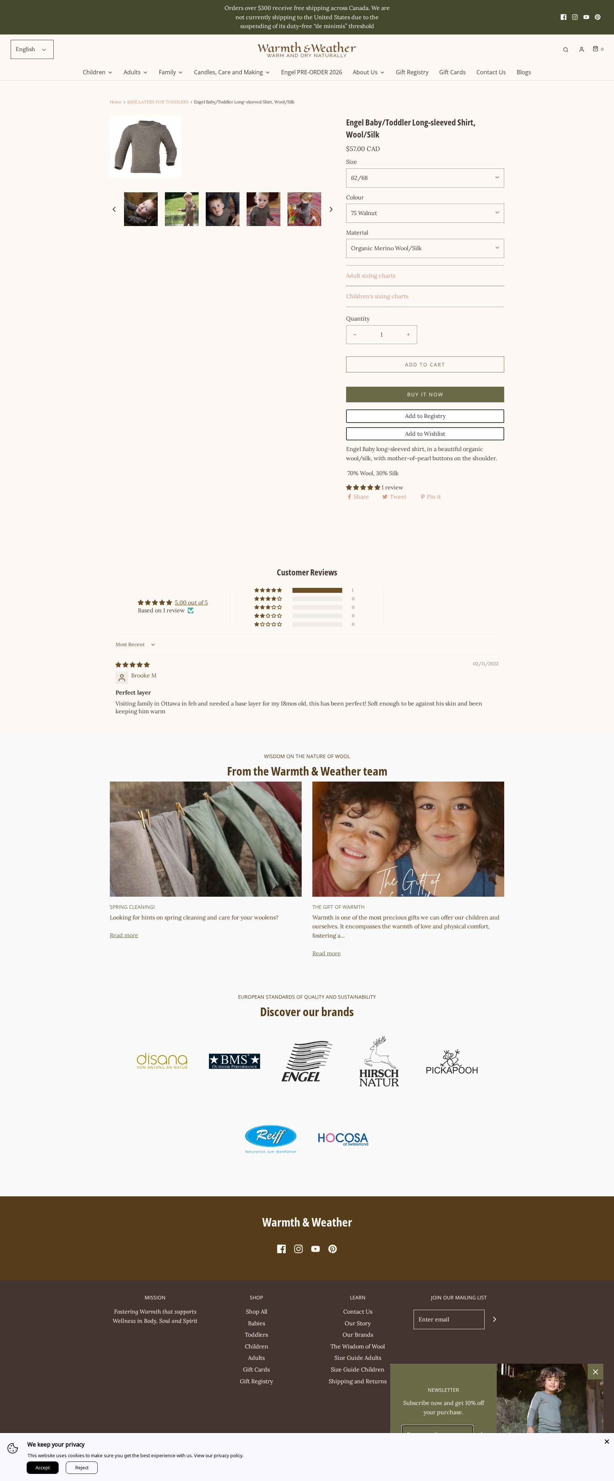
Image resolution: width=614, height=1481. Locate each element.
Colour (355, 197)
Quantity (358, 318)
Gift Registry (412, 72)
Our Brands (358, 1334)
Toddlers (256, 1334)
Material (357, 232)
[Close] (606, 1440)
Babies (256, 1323)
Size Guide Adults (357, 1357)
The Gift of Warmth (338, 906)
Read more (124, 935)
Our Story (358, 1323)
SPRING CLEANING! (132, 906)
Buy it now (425, 394)
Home (116, 101)
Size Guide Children (357, 1369)
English (26, 49)
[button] (114, 209)
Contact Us (491, 72)
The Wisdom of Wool (357, 1346)
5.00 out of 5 (191, 602)
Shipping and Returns (358, 1381)
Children (256, 1346)
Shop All (256, 1311)
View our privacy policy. (218, 1455)
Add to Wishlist (425, 433)
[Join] (494, 1319)
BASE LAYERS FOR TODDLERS (158, 101)
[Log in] (581, 49)
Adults (256, 1357)
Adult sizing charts (370, 275)
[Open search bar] (565, 49)
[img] (132, 664)
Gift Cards (452, 72)
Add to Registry (425, 415)
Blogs (524, 72)
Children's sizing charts (377, 296)
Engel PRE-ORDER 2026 (311, 72)
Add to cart (425, 364)
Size (351, 161)
